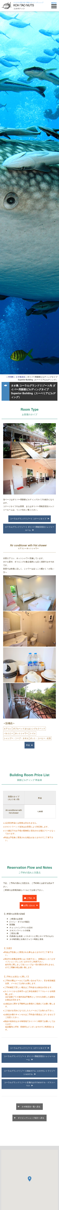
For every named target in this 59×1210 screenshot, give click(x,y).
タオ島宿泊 (20, 376)
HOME (11, 376)
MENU (54, 3)
